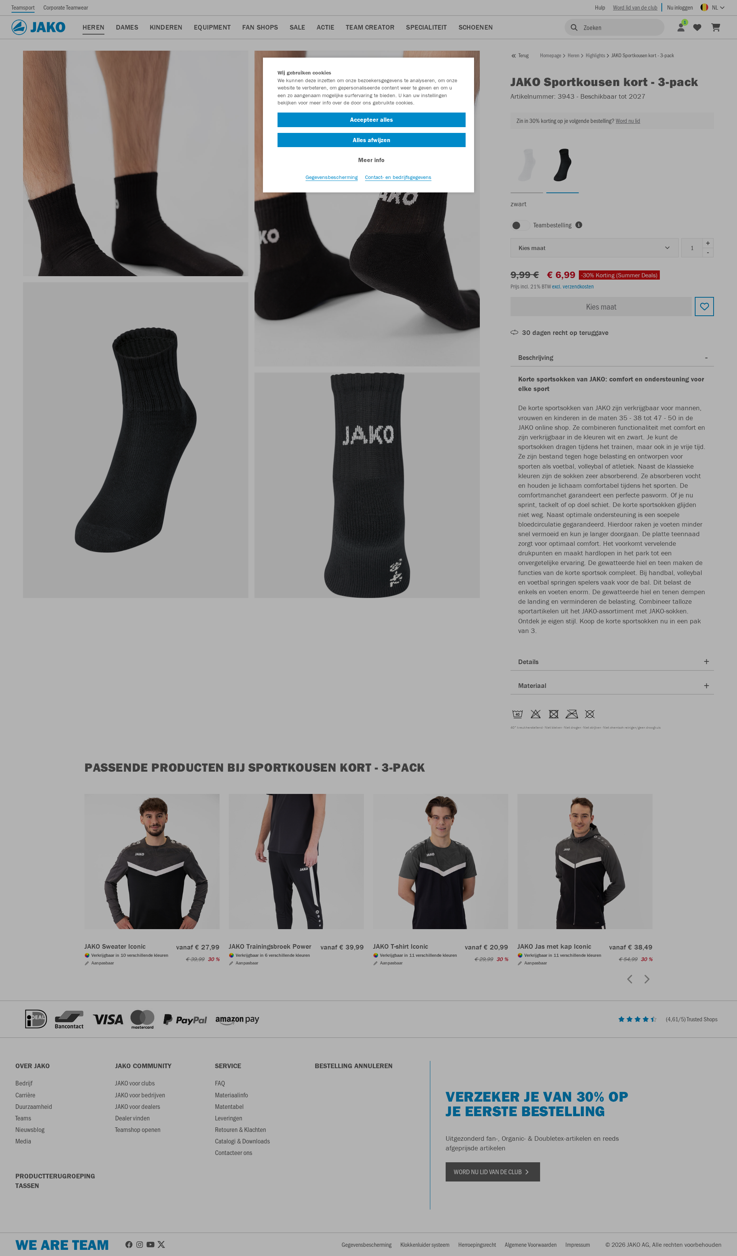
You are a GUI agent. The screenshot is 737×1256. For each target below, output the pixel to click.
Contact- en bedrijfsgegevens (398, 177)
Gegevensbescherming (332, 177)
